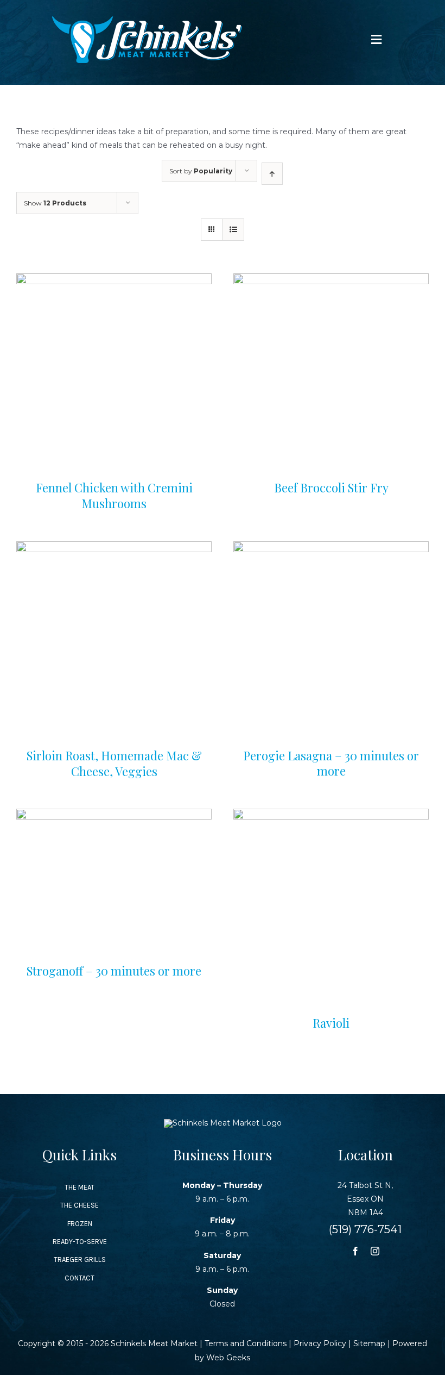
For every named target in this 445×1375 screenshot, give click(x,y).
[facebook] (355, 1251)
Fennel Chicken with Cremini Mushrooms (114, 495)
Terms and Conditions (246, 1343)
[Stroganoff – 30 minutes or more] (114, 815)
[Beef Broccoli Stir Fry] (331, 280)
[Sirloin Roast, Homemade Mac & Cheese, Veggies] (114, 548)
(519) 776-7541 (365, 1229)
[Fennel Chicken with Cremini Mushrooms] (114, 280)
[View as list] (233, 229)
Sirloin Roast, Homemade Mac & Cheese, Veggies (114, 763)
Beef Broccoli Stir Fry (331, 487)
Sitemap (369, 1343)
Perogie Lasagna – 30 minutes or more (331, 763)
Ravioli (331, 1023)
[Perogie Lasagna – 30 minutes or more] (331, 548)
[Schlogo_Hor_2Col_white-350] (147, 20)
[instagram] (375, 1251)
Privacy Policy (320, 1343)
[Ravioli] (331, 815)
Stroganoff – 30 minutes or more (114, 970)
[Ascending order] (272, 173)
